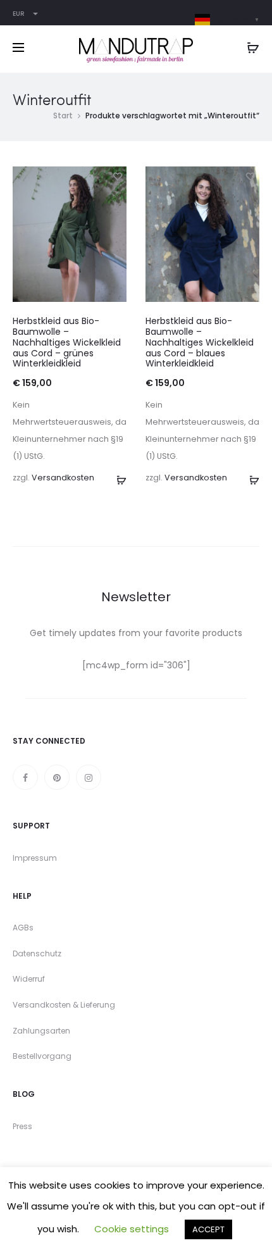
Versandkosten (63, 477)
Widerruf (29, 978)
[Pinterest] (57, 777)
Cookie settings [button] (131, 1228)
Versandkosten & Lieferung (64, 1004)
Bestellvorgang (42, 1056)
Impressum (35, 858)
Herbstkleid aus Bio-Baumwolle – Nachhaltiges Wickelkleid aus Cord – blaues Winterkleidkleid (199, 342)
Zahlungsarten (41, 1030)
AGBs (23, 927)
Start (63, 115)
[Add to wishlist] (117, 175)
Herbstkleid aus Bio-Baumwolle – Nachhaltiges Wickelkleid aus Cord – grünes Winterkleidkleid (67, 342)
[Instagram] (88, 777)
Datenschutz (37, 953)
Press (22, 1126)
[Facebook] (25, 777)
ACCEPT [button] (208, 1229)
